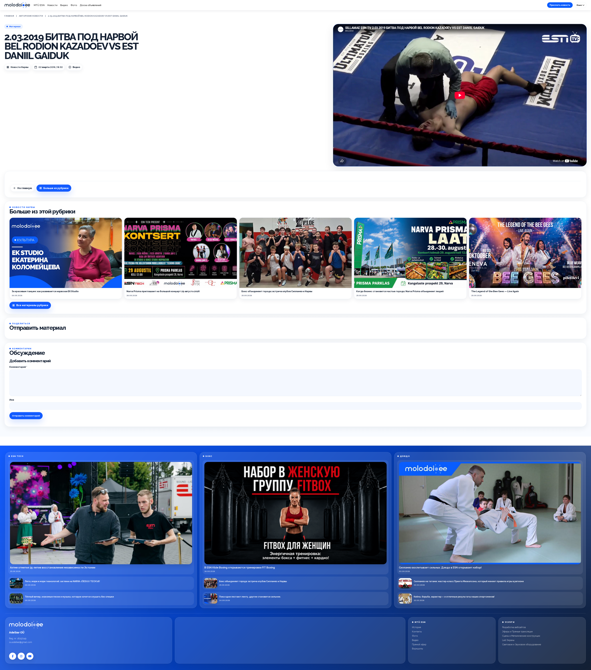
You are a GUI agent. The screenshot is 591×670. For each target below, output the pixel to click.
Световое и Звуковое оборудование (521, 644)
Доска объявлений (90, 5)
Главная (9, 16)
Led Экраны (508, 640)
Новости (52, 5)
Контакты (417, 631)
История (416, 627)
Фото (74, 5)
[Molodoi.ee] (26, 624)
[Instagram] (21, 656)
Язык (579, 5)
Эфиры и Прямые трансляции (517, 631)
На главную (24, 188)
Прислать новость (560, 5)
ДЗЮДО (405, 456)
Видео (64, 5)
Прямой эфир (419, 644)
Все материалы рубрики (32, 305)
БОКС (208, 456)
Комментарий (18, 367)
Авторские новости (31, 16)
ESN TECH (17, 456)
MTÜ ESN (39, 5)
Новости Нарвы (19, 67)
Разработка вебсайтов (514, 627)
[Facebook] (12, 656)
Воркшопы (417, 648)
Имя (11, 400)
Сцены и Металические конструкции (521, 636)
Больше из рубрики (55, 188)
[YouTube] (29, 656)
